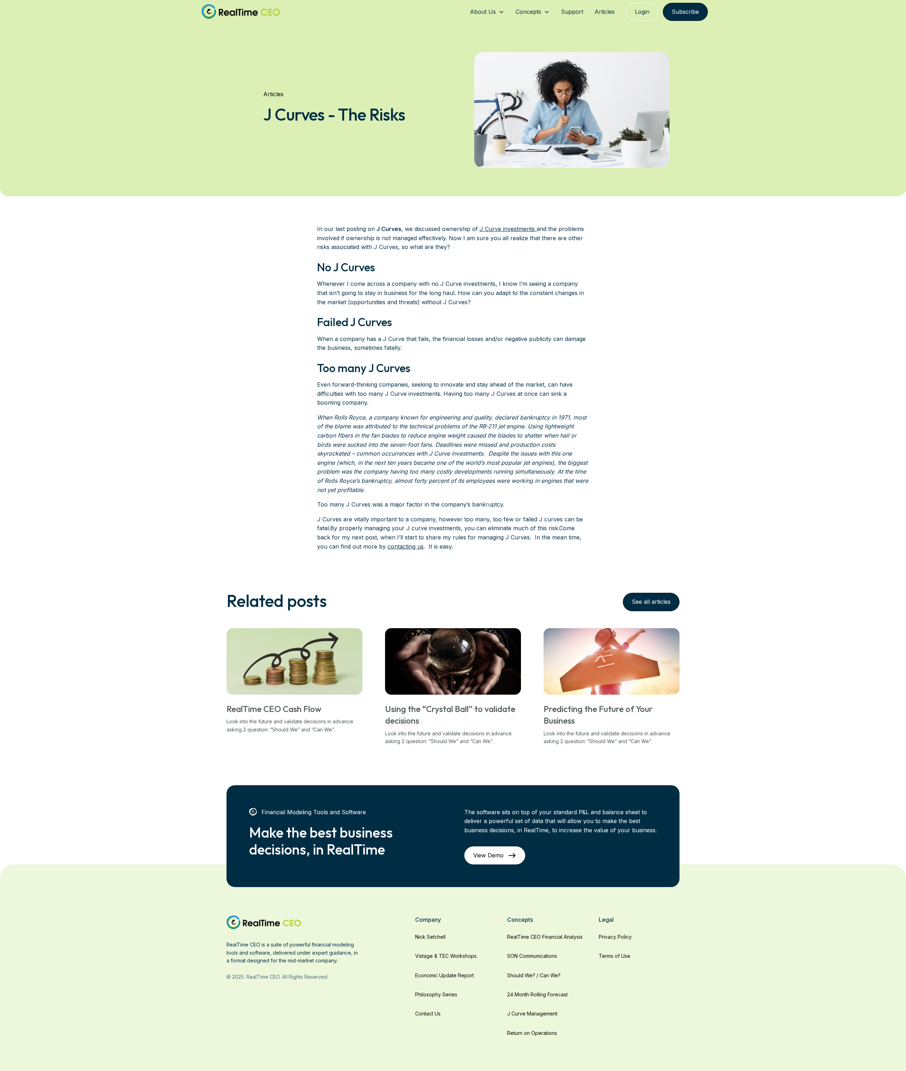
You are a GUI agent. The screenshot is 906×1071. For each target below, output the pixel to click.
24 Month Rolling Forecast (537, 994)
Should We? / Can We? (534, 975)
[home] (240, 12)
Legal (606, 919)
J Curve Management (532, 1014)
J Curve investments (508, 228)
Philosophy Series (436, 994)
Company (428, 919)
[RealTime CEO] (263, 922)
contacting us (406, 546)
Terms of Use (614, 956)
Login (642, 11)
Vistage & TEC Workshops (446, 956)
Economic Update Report (444, 975)
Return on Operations (532, 1033)
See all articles (651, 601)
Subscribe (685, 11)
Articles (605, 11)
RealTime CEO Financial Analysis (545, 937)
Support (572, 11)
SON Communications (532, 956)
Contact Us (428, 1014)
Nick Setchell (430, 937)
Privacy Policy (615, 937)
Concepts (528, 11)
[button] (487, 12)
